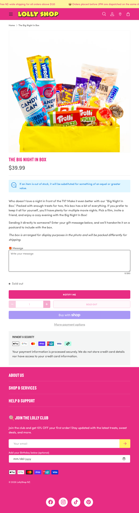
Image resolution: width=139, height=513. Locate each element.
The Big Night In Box (28, 25)
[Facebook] (50, 502)
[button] (128, 14)
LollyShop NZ (23, 482)
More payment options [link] (69, 324)
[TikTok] (75, 502)
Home (12, 25)
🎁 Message (16, 248)
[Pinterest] (88, 502)
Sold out (91, 304)
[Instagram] (63, 502)
